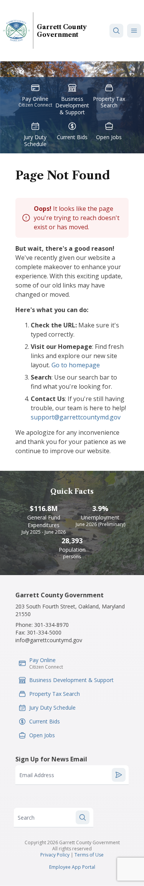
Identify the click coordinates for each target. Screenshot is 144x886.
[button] (134, 31)
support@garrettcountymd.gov (76, 417)
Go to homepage (75, 365)
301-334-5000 (44, 632)
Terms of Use (89, 854)
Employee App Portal (72, 867)
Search (26, 817)
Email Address (36, 775)
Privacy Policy (55, 854)
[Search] (116, 31)
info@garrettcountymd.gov (48, 640)
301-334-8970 (51, 624)
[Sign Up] (119, 775)
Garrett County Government (62, 30)
